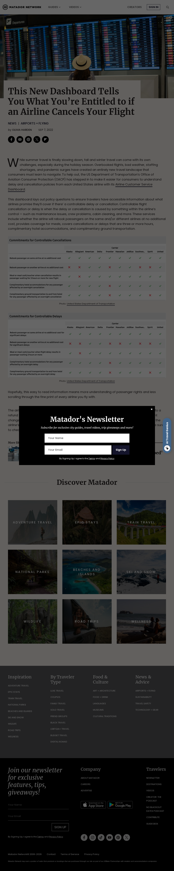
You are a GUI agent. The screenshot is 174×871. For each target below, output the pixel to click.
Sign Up (121, 450)
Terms (92, 458)
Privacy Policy (107, 458)
